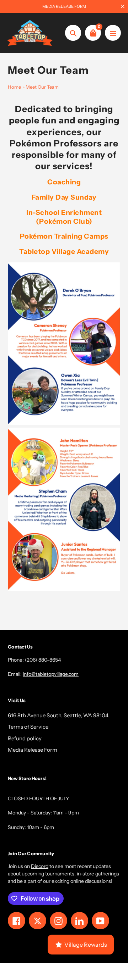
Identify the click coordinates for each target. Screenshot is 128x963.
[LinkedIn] (74, 544)
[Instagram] (64, 544)
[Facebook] (53, 544)
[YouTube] (85, 544)
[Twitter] (42, 544)
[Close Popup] (111, 407)
